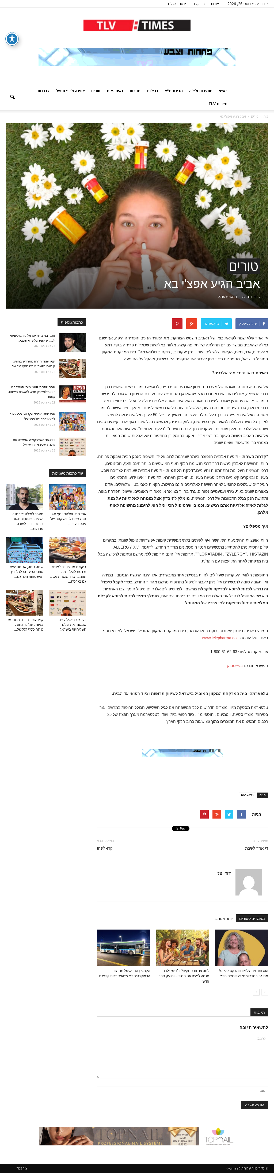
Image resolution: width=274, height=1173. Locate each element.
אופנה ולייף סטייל (70, 90)
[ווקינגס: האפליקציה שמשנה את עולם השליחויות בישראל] (72, 447)
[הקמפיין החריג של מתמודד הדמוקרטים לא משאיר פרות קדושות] (123, 948)
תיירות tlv (217, 103)
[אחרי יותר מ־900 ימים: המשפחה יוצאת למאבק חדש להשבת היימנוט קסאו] (72, 394)
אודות (215, 3)
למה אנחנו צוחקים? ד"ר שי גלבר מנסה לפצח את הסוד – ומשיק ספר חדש (184, 976)
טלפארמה (247, 795)
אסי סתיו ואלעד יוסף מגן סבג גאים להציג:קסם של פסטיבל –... (68, 519)
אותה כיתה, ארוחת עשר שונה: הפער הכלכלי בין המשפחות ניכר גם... (26, 572)
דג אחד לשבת (256, 848)
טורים (95, 90)
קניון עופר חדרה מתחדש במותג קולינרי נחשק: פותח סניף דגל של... (25, 624)
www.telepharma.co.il (220, 637)
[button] (12, 97)
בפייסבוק (235, 665)
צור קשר (199, 3)
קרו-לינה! (105, 848)
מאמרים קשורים (252, 918)
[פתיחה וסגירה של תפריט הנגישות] (12, 38)
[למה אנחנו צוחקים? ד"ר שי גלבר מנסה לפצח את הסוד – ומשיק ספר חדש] (182, 948)
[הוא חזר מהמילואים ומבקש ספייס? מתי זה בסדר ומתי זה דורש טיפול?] (241, 948)
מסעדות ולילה (200, 90)
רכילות (152, 90)
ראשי (223, 90)
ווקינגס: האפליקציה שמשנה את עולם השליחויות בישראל (72, 624)
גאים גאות (115, 90)
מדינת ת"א (174, 90)
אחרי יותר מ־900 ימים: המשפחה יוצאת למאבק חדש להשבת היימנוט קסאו (31, 392)
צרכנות (43, 90)
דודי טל (247, 297)
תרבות (135, 90)
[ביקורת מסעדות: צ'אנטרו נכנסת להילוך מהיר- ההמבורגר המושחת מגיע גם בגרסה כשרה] (67, 550)
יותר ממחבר (223, 918)
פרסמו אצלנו (178, 3)
